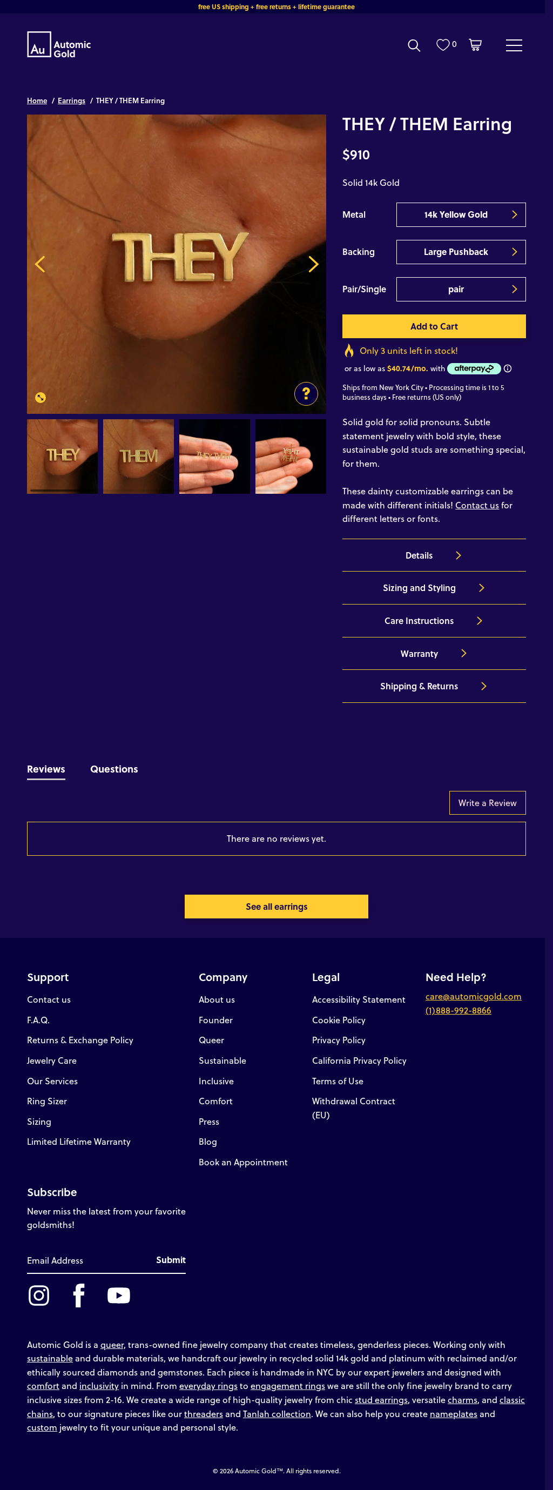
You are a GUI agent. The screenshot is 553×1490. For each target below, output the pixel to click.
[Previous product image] (39, 264)
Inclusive (216, 1081)
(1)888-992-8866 (458, 1010)
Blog (208, 1141)
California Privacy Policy (359, 1060)
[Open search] (414, 45)
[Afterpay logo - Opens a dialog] (473, 368)
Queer (211, 1039)
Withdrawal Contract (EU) (353, 1108)
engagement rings (288, 1385)
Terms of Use (337, 1081)
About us (217, 999)
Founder (216, 1020)
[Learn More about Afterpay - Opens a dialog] (507, 368)
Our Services (52, 1081)
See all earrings (277, 906)
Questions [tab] (114, 768)
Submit (171, 1259)
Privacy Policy (339, 1039)
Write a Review (487, 802)
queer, (113, 1344)
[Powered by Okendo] (75, 808)
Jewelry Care (52, 1060)
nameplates (453, 1413)
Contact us (477, 505)
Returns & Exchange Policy (80, 1039)
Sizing (39, 1121)
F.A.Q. (38, 1020)
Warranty (419, 653)
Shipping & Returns (419, 686)
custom (42, 1427)
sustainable (50, 1358)
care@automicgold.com (474, 996)
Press (209, 1121)
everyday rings (208, 1385)
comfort (43, 1385)
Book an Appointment (243, 1162)
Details (419, 555)
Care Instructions (419, 620)
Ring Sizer (47, 1101)
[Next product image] (313, 264)
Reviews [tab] (46, 768)
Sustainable (222, 1060)
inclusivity (99, 1385)
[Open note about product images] (306, 394)
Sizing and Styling (419, 587)
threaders (203, 1413)
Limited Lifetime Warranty (79, 1141)
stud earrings (381, 1399)
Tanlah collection (277, 1413)
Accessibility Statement (359, 999)
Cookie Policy (339, 1020)
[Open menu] (514, 45)
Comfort (216, 1101)
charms (462, 1399)
